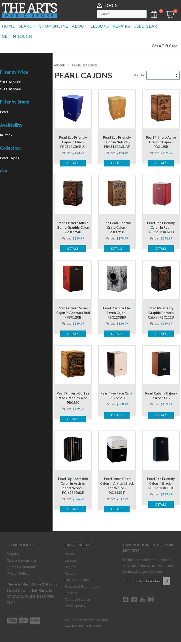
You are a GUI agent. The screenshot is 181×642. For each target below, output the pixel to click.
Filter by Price (14, 72)
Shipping (13, 553)
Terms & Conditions (21, 567)
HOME (8, 26)
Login (111, 5)
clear (4, 170)
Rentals (70, 567)
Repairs (70, 573)
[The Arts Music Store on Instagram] (151, 601)
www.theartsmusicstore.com (83, 626)
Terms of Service (77, 599)
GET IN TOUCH (17, 36)
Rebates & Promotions (82, 586)
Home (59, 65)
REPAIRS (121, 26)
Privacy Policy (17, 573)
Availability (11, 125)
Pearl (4, 112)
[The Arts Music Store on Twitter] (125, 601)
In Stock (6, 135)
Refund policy (75, 606)
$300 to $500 (10, 89)
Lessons (71, 560)
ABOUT (79, 26)
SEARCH (27, 26)
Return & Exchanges (22, 560)
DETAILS (73, 163)
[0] (168, 17)
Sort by (139, 75)
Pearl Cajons (9, 158)
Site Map (71, 593)
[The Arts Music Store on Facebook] (134, 601)
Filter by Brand (14, 101)
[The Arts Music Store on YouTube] (142, 601)
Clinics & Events (77, 580)
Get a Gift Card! (165, 45)
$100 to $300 (10, 82)
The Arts (29, 10)
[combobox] (122, 14)
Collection (10, 148)
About (69, 553)
